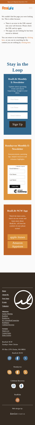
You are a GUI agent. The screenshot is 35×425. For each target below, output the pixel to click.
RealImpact (5, 322)
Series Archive (6, 335)
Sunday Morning (7, 314)
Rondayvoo (5, 318)
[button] (33, 2)
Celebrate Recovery (8, 325)
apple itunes (17, 237)
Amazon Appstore (17, 244)
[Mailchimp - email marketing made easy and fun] (20, 193)
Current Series (6, 333)
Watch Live (5, 331)
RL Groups (5, 320)
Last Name (13, 180)
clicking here (25, 42)
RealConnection (14, 320)
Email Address (14, 168)
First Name (13, 174)
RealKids (5, 316)
